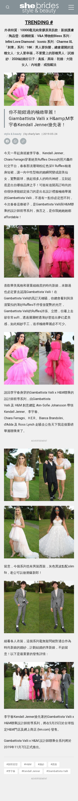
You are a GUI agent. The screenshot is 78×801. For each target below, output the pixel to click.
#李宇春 (10, 771)
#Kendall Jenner (31, 771)
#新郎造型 (12, 764)
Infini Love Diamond (19, 42)
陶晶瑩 (13, 36)
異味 (50, 59)
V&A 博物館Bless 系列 (53, 36)
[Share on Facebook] (7, 141)
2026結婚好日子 (23, 59)
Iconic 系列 (45, 42)
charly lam (34, 133)
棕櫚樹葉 (27, 36)
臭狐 (41, 59)
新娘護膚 (67, 30)
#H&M (27, 764)
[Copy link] (23, 141)
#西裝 (54, 764)
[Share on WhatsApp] (15, 141)
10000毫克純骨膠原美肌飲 (39, 30)
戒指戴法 (50, 65)
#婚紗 (41, 764)
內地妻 (36, 65)
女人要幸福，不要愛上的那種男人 (41, 53)
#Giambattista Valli (57, 771)
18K (29, 47)
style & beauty (39, 10)
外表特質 (10, 30)
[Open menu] (71, 7)
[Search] (7, 7)
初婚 (60, 59)
